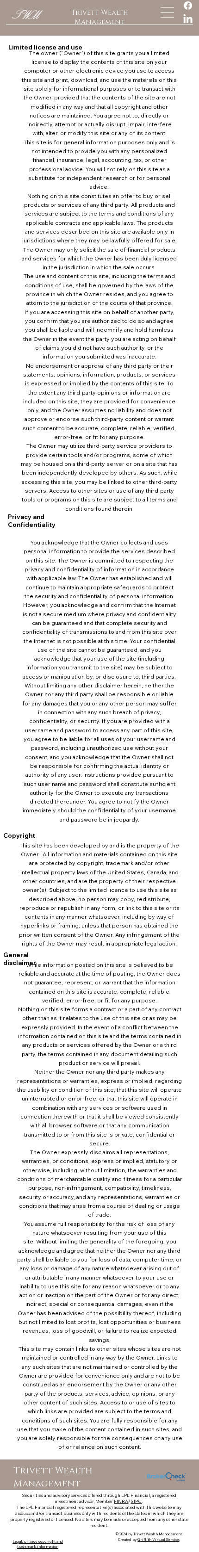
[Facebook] (187, 5)
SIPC (136, 1501)
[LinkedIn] (187, 19)
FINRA (121, 1501)
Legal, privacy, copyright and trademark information (37, 1544)
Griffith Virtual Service (158, 1539)
